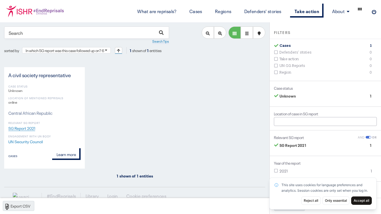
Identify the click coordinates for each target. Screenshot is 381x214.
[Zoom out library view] (208, 32)
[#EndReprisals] (35, 11)
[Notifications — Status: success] (360, 9)
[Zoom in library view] (220, 32)
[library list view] (234, 32)
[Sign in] (374, 11)
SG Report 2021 (21, 128)
